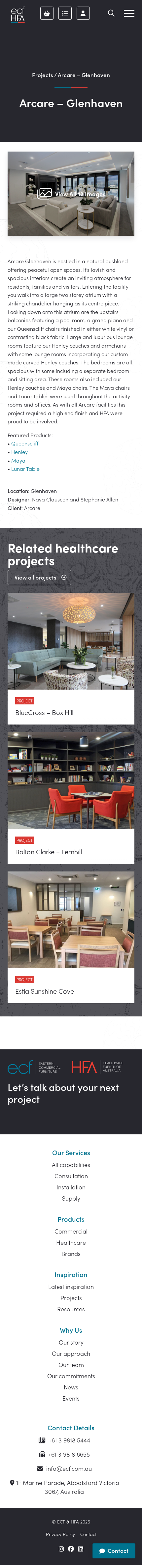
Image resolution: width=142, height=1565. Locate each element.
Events (71, 1398)
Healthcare (71, 1242)
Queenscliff (24, 443)
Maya (18, 460)
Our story (71, 1342)
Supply (71, 1198)
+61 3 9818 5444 (68, 1440)
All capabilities (71, 1164)
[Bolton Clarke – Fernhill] (71, 798)
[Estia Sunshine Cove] (71, 937)
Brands (71, 1253)
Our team (71, 1364)
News (71, 1387)
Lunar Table (25, 468)
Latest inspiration (71, 1286)
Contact (88, 1534)
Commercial (71, 1231)
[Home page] (18, 15)
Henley (19, 451)
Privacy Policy (60, 1534)
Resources (71, 1309)
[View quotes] (65, 13)
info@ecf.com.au (68, 1468)
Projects (42, 75)
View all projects (35, 577)
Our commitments (71, 1376)
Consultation (71, 1176)
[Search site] (111, 13)
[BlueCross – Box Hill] (71, 659)
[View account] (83, 13)
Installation (71, 1187)
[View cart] (46, 13)
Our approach (71, 1353)
